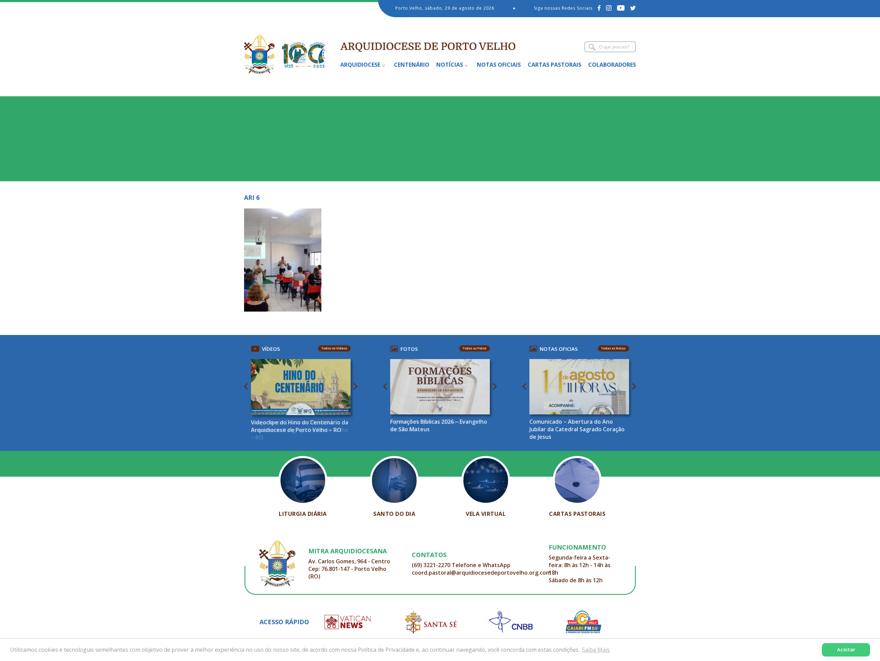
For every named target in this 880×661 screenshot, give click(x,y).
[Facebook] (599, 8)
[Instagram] (609, 8)
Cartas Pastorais (554, 64)
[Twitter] (633, 8)
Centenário (411, 64)
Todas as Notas (613, 348)
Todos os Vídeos (334, 348)
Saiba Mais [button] (596, 649)
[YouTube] (621, 8)
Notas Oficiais (499, 64)
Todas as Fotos (474, 348)
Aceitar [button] (846, 649)
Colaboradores (612, 64)
